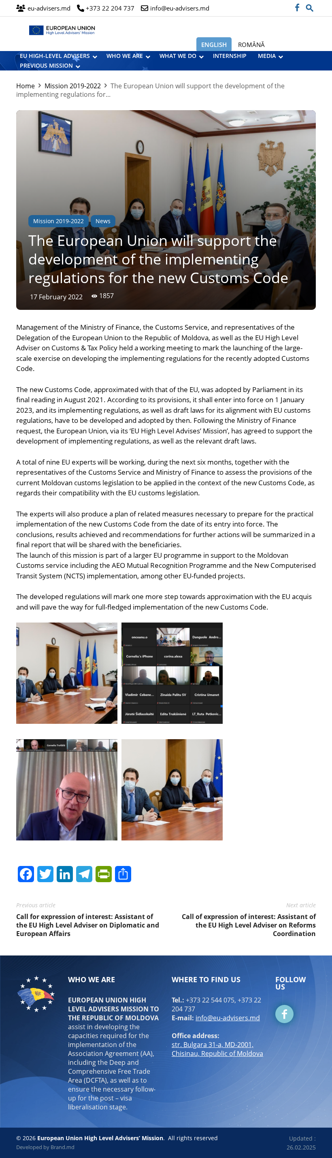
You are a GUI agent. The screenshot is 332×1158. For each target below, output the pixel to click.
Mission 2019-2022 (73, 85)
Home (25, 85)
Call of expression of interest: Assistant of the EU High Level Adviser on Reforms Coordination (249, 925)
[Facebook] (297, 8)
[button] (310, 6)
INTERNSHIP (230, 56)
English (214, 45)
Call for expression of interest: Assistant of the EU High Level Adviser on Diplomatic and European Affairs (87, 925)
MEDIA (267, 56)
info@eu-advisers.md (228, 1017)
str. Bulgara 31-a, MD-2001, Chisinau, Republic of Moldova (217, 1049)
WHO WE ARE (124, 56)
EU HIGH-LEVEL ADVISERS (55, 56)
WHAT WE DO (178, 56)
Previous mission (46, 65)
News (103, 221)
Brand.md (62, 1147)
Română (251, 45)
